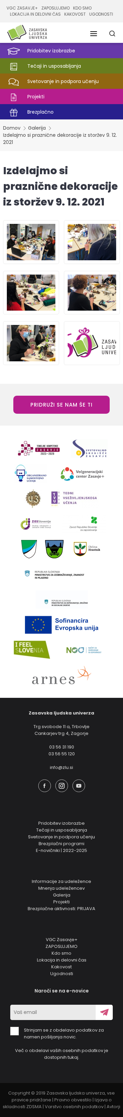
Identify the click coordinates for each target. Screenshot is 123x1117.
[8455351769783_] (92, 343)
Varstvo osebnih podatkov (74, 1106)
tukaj (73, 1057)
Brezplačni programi (61, 843)
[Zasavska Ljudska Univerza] (27, 32)
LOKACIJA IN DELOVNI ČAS (35, 14)
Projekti (61, 902)
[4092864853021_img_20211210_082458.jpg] (31, 242)
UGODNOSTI (101, 14)
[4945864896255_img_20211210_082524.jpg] (92, 293)
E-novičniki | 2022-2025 (61, 850)
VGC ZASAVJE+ (22, 8)
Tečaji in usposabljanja (61, 830)
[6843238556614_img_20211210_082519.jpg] (92, 242)
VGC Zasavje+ (62, 939)
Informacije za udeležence (61, 881)
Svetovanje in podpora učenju (61, 837)
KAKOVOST (75, 14)
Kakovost (61, 967)
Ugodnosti (61, 973)
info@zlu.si (61, 767)
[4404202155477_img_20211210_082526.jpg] (31, 343)
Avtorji (113, 1106)
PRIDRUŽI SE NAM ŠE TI (61, 404)
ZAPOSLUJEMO (55, 8)
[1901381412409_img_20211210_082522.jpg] (31, 293)
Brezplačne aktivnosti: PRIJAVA (61, 908)
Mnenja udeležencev (61, 888)
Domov (11, 128)
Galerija (37, 128)
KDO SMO (82, 8)
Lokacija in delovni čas (61, 960)
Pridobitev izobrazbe (61, 823)
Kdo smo (61, 953)
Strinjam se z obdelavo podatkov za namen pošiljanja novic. (64, 1033)
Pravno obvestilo (73, 1100)
